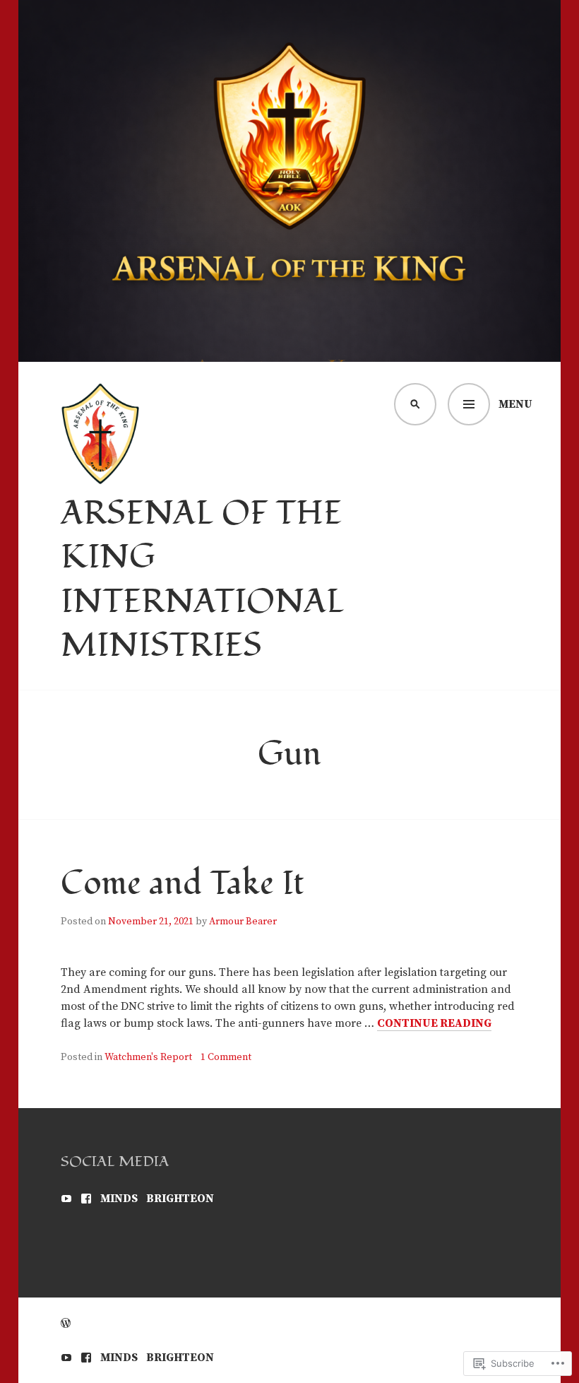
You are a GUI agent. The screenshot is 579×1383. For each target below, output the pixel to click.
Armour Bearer (243, 921)
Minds (119, 1198)
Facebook (86, 1198)
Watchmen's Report (148, 1057)
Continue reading (434, 1023)
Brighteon (180, 1198)
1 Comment (226, 1057)
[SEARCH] (415, 404)
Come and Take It (182, 884)
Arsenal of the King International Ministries (203, 580)
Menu (515, 404)
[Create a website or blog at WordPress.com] (66, 1324)
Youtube (66, 1198)
